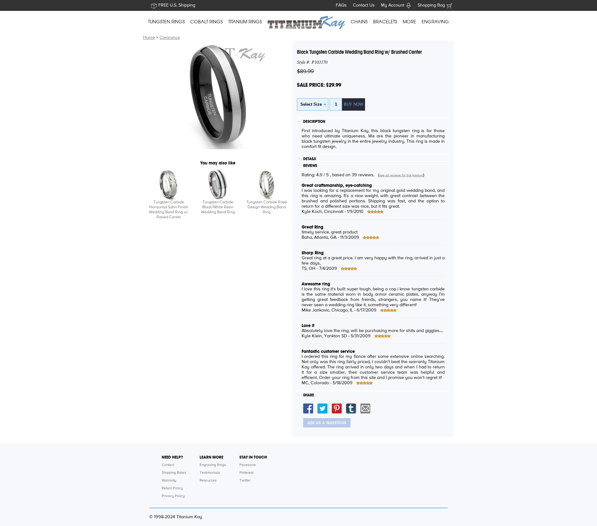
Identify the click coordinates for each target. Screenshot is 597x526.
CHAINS (359, 22)
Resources (208, 480)
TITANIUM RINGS (245, 22)
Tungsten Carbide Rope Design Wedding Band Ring (266, 207)
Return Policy (172, 488)
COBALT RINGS (206, 22)
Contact (168, 465)
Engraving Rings (213, 465)
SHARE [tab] (308, 395)
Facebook (247, 465)
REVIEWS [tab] (310, 166)
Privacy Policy (173, 496)
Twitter (245, 480)
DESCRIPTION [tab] (314, 121)
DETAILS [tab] (309, 159)
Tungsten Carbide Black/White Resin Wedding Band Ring (218, 207)
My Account (392, 5)
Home (149, 37)
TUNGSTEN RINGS (166, 22)
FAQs (341, 5)
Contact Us (364, 5)
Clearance (170, 37)
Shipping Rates (174, 473)
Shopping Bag (431, 5)
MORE (409, 22)
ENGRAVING (435, 22)
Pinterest (246, 473)
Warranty (169, 480)
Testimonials (210, 473)
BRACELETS (385, 22)
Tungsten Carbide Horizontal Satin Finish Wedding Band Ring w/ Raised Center (168, 209)
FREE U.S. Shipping (176, 5)
